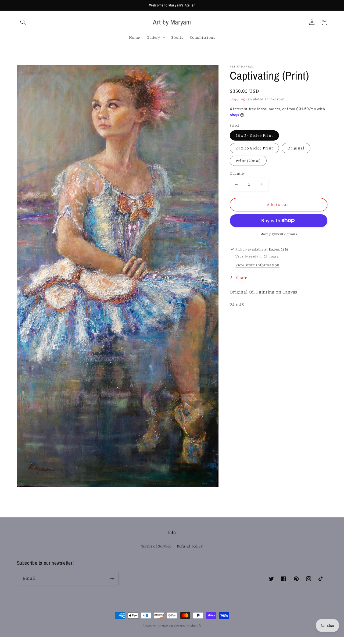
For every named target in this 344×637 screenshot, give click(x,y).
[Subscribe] (112, 578)
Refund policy (190, 546)
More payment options (278, 234)
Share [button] (241, 277)
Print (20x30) (248, 160)
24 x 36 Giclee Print (254, 147)
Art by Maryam (163, 625)
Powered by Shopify (187, 625)
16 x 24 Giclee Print (254, 135)
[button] (23, 22)
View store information (257, 264)
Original (296, 147)
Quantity (237, 173)
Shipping (237, 99)
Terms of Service (156, 546)
